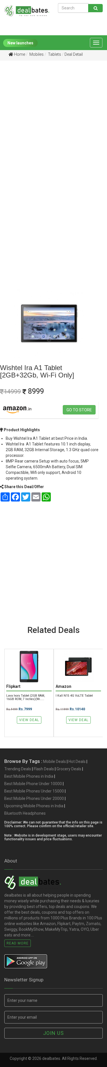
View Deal (29, 720)
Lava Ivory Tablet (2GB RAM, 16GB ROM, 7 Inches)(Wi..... (25, 697)
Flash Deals (44, 769)
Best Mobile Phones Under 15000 (34, 791)
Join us (53, 1033)
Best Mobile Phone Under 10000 (33, 783)
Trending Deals (17, 769)
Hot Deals (77, 761)
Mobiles (36, 54)
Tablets (54, 54)
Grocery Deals (68, 769)
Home (19, 54)
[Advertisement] (53, 122)
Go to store (79, 410)
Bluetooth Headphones (25, 813)
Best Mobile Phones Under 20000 (34, 798)
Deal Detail (73, 54)
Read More (18, 943)
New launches (20, 43)
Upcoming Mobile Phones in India (33, 806)
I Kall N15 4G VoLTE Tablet (74, 696)
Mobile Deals (54, 761)
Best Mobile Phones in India (28, 776)
